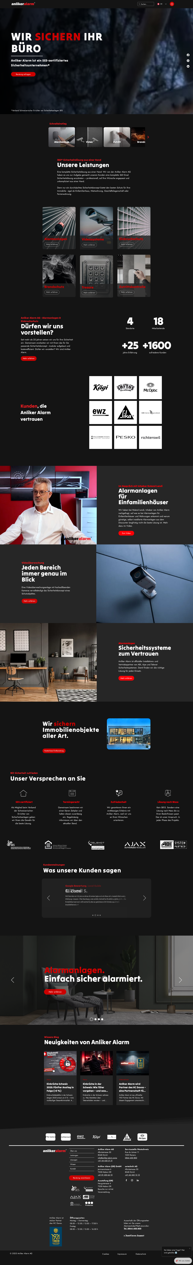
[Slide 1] (91, 1019)
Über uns (73, 1151)
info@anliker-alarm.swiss (107, 1158)
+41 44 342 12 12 (132, 1175)
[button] (172, 4)
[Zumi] (92, 915)
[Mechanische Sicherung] (102, 1019)
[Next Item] (148, 137)
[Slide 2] (97, 915)
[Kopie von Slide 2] (100, 915)
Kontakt (73, 1168)
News (49, 1080)
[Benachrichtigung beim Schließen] (190, 1249)
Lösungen (73, 1160)
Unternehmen (124, 1080)
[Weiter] (144, 898)
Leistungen (74, 1155)
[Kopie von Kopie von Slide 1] (94, 1019)
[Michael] (95, 915)
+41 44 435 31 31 (105, 1160)
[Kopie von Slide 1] (98, 1019)
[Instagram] (188, 60)
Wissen (73, 1164)
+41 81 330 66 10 (105, 1175)
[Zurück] (48, 898)
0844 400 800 (131, 1158)
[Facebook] (188, 55)
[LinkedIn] (188, 66)
